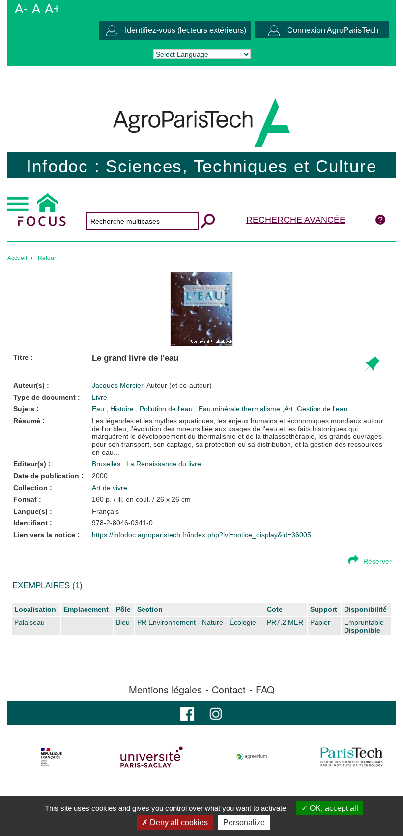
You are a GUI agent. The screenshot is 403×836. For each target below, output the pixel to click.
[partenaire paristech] (352, 757)
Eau (99, 409)
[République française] (51, 757)
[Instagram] (215, 713)
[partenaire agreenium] (252, 757)
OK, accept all (333, 808)
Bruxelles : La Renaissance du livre (146, 464)
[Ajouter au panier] (371, 364)
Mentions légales (165, 689)
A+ (52, 8)
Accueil (17, 258)
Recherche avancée (295, 220)
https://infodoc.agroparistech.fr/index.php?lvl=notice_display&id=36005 (201, 535)
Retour (47, 258)
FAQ (265, 689)
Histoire (123, 409)
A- (21, 8)
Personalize (244, 822)
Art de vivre (109, 487)
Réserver (377, 561)
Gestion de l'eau (322, 409)
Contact (229, 689)
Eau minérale (220, 409)
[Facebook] (187, 713)
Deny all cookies (178, 822)
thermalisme (262, 409)
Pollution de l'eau (167, 409)
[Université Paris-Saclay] (152, 757)
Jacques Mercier (152, 385)
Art (288, 409)
